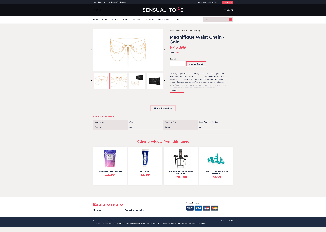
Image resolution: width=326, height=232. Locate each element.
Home (95, 19)
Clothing (125, 19)
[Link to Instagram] (100, 10)
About (217, 2)
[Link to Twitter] (97, 10)
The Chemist (149, 19)
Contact (177, 19)
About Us (97, 210)
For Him (114, 19)
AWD (231, 221)
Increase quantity (182, 63)
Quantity (173, 59)
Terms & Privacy (99, 221)
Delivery (211, 2)
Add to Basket (196, 64)
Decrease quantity (172, 63)
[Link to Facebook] (94, 10)
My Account (227, 2)
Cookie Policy (113, 221)
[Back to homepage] (163, 10)
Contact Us (202, 2)
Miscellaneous (164, 19)
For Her (105, 19)
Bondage (136, 19)
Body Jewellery (194, 31)
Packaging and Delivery (135, 210)
